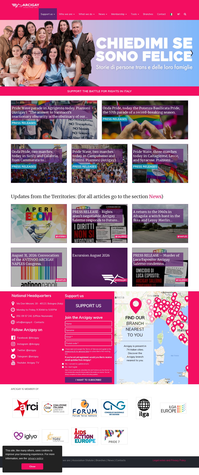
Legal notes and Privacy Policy (169, 460)
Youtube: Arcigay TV (28, 362)
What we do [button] (86, 14)
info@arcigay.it (24, 322)
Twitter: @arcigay (26, 350)
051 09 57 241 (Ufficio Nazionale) (34, 315)
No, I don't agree (71, 367)
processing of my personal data (77, 351)
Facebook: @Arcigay (28, 337)
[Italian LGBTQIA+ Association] (25, 4)
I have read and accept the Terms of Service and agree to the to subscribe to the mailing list (88, 351)
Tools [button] (134, 14)
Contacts (39, 322)
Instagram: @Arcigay (28, 344)
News (155, 196)
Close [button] (32, 466)
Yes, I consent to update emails (77, 364)
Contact (161, 14)
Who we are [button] (66, 14)
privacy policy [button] (35, 458)
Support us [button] (47, 14)
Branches (148, 14)
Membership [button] (118, 14)
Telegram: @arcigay (28, 356)
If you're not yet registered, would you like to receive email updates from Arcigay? (88, 358)
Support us (88, 305)
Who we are (63, 460)
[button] (179, 14)
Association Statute (83, 460)
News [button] (102, 14)
